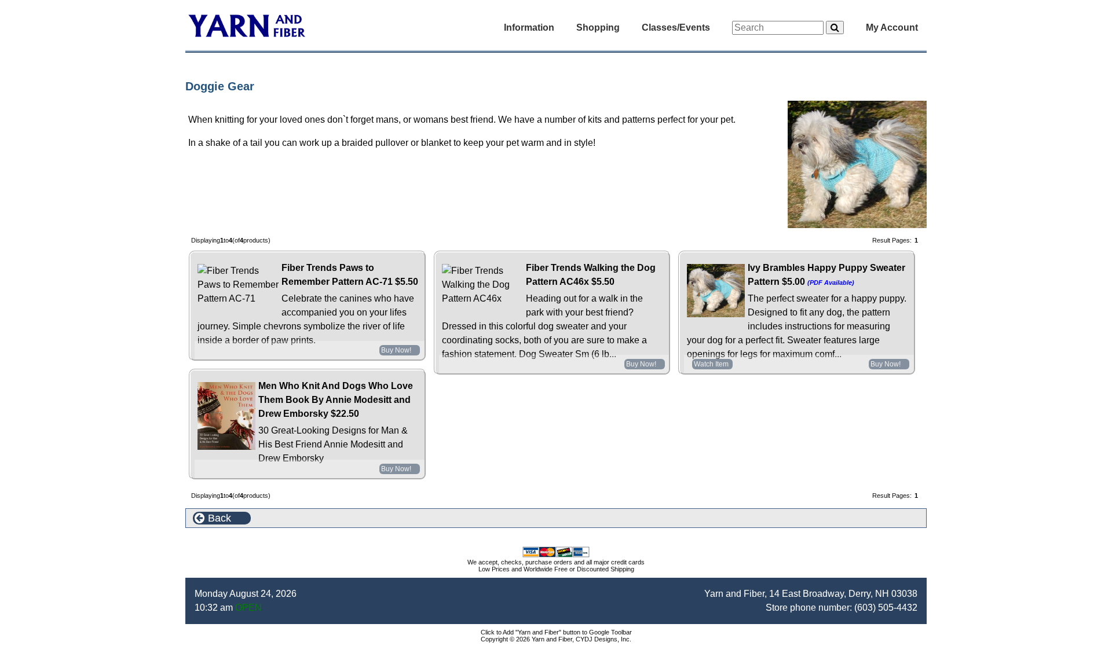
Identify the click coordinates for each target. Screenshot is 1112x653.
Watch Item (711, 364)
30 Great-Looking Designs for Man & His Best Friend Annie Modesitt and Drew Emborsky (333, 444)
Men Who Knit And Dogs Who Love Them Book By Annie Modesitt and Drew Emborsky (335, 400)
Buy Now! (396, 350)
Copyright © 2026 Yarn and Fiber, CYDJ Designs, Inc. (556, 639)
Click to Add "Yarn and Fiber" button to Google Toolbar (556, 632)
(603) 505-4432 (885, 607)
